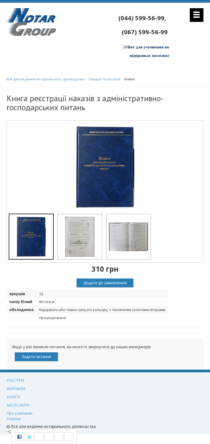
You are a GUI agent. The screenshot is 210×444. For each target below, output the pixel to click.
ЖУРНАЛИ (16, 388)
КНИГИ (13, 396)
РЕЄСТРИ (15, 380)
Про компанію (20, 413)
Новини (14, 418)
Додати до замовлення (105, 282)
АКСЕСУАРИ (18, 405)
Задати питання (36, 356)
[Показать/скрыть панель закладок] (9, 431)
